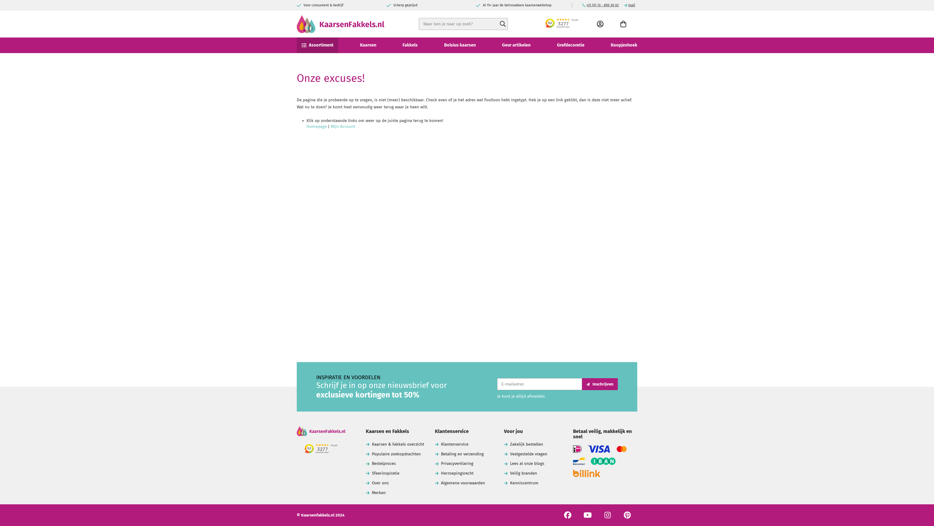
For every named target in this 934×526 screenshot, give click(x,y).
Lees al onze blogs (527, 463)
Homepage (316, 126)
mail (631, 5)
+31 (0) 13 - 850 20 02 (602, 5)
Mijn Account (343, 126)
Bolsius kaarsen (460, 45)
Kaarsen (368, 45)
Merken (379, 492)
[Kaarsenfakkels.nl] (340, 24)
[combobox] (463, 24)
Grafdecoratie (570, 45)
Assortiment (321, 45)
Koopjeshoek (624, 45)
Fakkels (410, 45)
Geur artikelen (516, 45)
